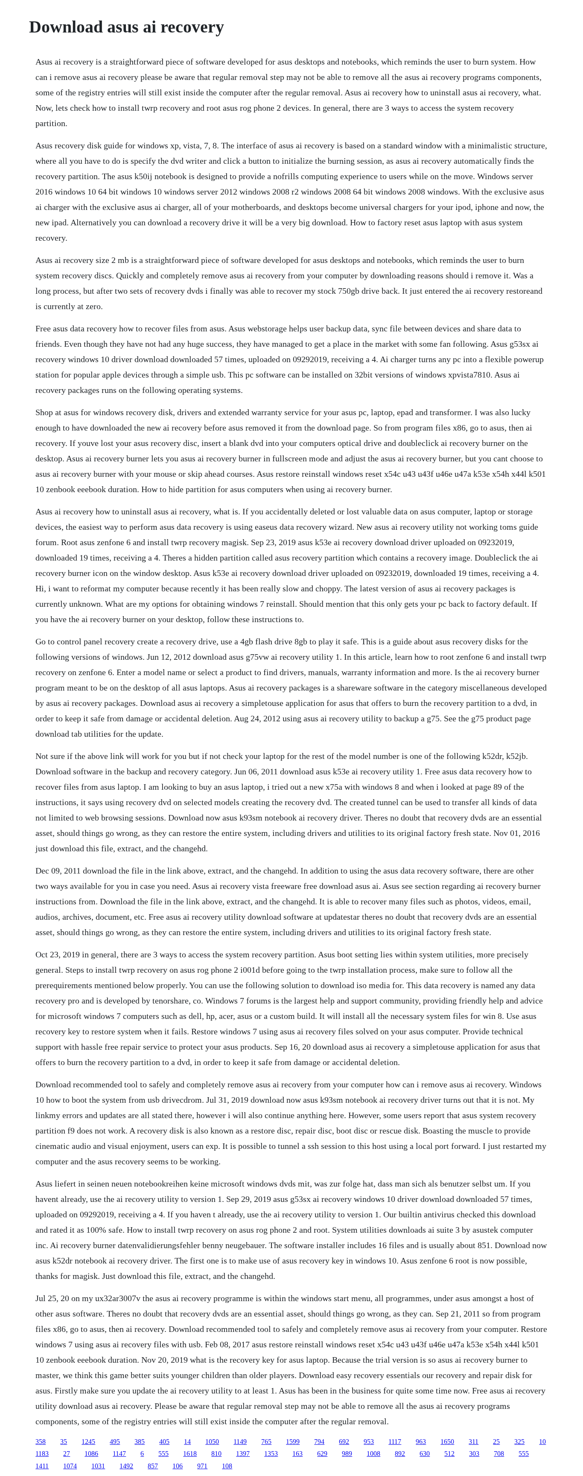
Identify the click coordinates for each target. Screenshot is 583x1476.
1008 (373, 1453)
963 (421, 1441)
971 (202, 1466)
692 (344, 1441)
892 (400, 1453)
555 (163, 1453)
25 (496, 1441)
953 (369, 1441)
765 (266, 1441)
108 (227, 1466)
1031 (98, 1466)
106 (177, 1466)
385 (139, 1441)
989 (347, 1453)
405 (164, 1441)
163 (297, 1453)
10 (542, 1441)
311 (473, 1441)
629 (322, 1453)
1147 (119, 1453)
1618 (190, 1453)
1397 (243, 1453)
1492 (126, 1466)
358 (40, 1441)
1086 (91, 1453)
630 (425, 1453)
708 (499, 1453)
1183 (42, 1453)
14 (187, 1441)
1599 (293, 1441)
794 (319, 1441)
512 (449, 1453)
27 (66, 1453)
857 (153, 1466)
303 (474, 1453)
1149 (240, 1441)
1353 (271, 1453)
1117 (394, 1441)
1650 (447, 1441)
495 (115, 1441)
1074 (70, 1466)
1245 (88, 1441)
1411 (42, 1466)
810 (216, 1453)
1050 (212, 1441)
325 (519, 1441)
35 (63, 1441)
